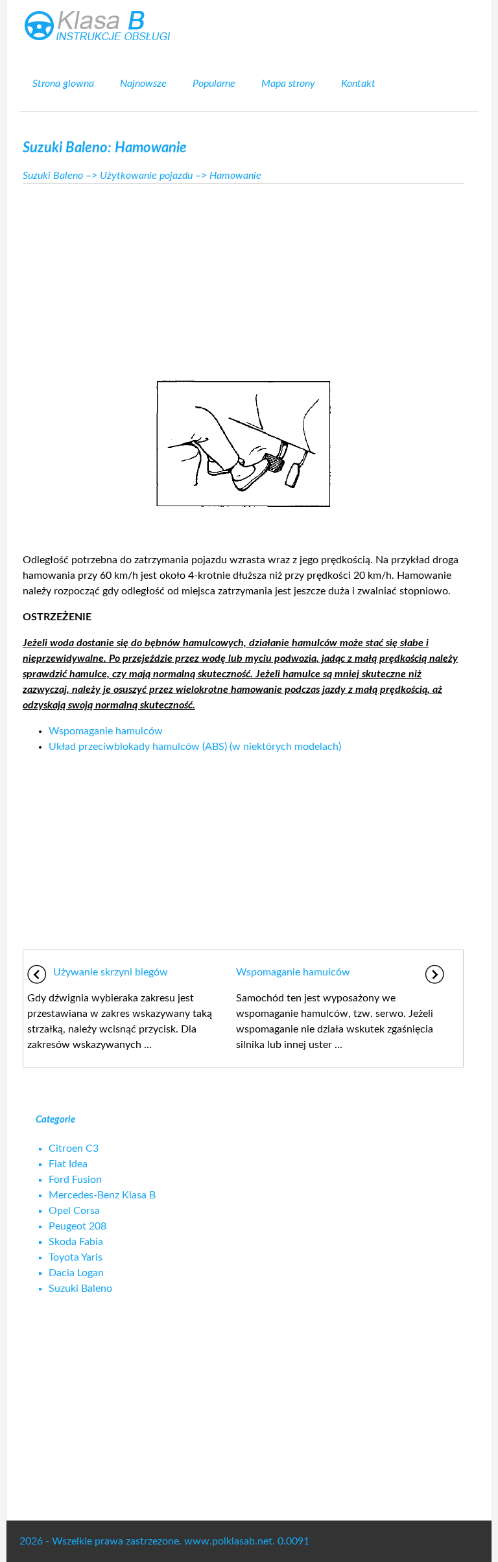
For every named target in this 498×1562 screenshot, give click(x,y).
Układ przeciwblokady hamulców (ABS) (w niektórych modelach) (195, 746)
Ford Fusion (75, 1179)
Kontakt (358, 83)
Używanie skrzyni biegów (110, 972)
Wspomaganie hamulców (106, 731)
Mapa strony (288, 83)
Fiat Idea (68, 1164)
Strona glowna (63, 83)
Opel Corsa (74, 1211)
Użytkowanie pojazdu (146, 175)
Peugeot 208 (77, 1226)
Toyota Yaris (75, 1257)
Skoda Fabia (76, 1242)
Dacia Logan (76, 1273)
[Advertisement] (243, 278)
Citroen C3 (74, 1148)
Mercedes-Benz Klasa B (102, 1195)
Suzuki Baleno (53, 175)
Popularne (214, 83)
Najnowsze (143, 83)
